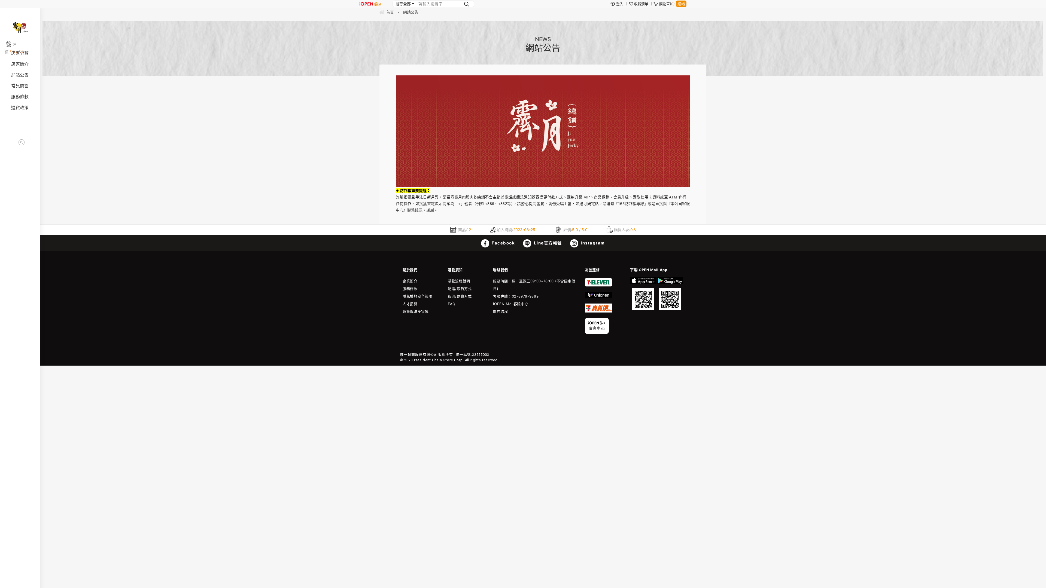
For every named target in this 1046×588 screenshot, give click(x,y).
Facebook (503, 243)
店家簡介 (20, 64)
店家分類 (20, 53)
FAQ (451, 304)
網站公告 (20, 75)
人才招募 (410, 304)
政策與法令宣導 (416, 311)
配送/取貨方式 (460, 288)
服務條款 (20, 96)
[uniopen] (598, 297)
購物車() (667, 4)
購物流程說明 (459, 281)
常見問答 (20, 85)
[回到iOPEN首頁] (370, 4)
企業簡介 (410, 281)
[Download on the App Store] (643, 293)
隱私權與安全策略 (417, 296)
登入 (619, 4)
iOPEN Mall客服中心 (510, 304)
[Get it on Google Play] (670, 293)
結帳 (681, 3)
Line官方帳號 (547, 243)
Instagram (592, 243)
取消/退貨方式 (460, 296)
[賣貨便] (598, 311)
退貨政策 (20, 107)
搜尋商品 (22, 142)
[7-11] (598, 285)
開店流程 (500, 311)
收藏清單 (641, 4)
